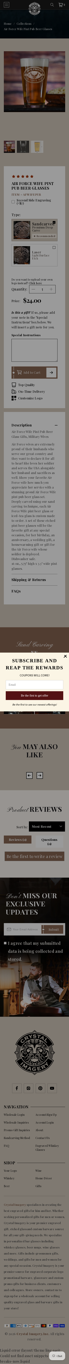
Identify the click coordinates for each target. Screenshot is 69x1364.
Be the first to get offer (34, 695)
